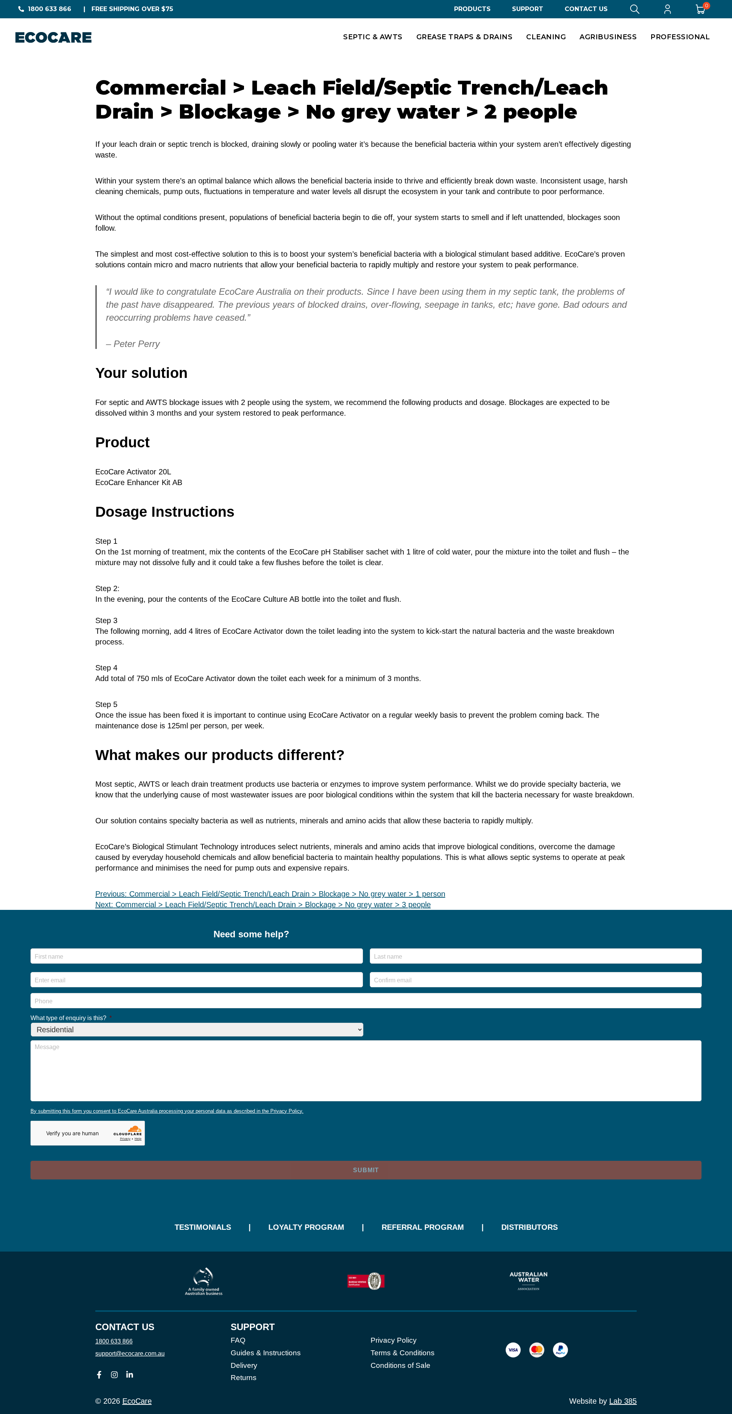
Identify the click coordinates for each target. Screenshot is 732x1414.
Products (472, 9)
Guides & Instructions (266, 1353)
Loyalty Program (306, 1227)
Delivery (244, 1365)
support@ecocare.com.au (130, 1353)
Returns (244, 1378)
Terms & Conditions (403, 1353)
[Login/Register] (667, 9)
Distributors (529, 1227)
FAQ (238, 1340)
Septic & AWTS (373, 37)
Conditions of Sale (400, 1365)
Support (527, 9)
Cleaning (546, 37)
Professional (680, 37)
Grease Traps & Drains (464, 37)
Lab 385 (623, 1401)
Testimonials (203, 1227)
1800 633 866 (49, 9)
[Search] (635, 9)
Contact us (124, 1327)
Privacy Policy (394, 1340)
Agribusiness (608, 37)
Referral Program (423, 1227)
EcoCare (137, 1401)
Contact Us (586, 9)
